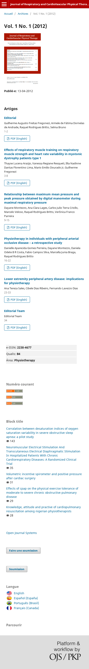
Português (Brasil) (26, 603)
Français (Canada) (26, 608)
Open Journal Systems (21, 533)
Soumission (16, 569)
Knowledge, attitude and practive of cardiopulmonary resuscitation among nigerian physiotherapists (43, 509)
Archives (23, 13)
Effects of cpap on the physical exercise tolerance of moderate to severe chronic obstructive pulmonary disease (42, 492)
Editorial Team (14, 311)
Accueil (8, 13)
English (19, 593)
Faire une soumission (23, 550)
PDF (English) (18, 138)
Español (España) (26, 598)
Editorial (10, 118)
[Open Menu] (4, 4)
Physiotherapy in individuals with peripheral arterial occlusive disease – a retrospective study (41, 241)
